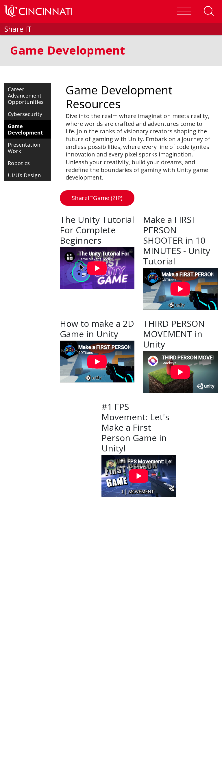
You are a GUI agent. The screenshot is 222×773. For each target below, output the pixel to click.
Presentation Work (24, 147)
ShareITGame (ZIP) (97, 198)
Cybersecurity (25, 114)
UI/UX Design (24, 175)
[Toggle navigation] (184, 11)
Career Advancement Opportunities (26, 95)
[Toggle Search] (209, 11)
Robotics (19, 163)
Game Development (25, 129)
